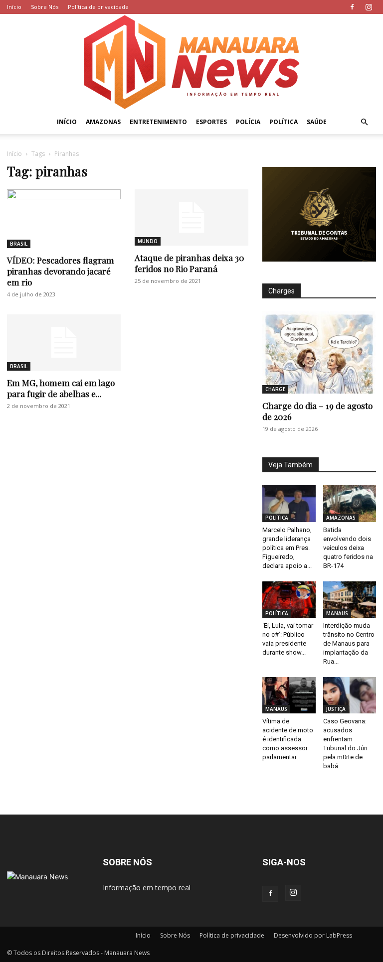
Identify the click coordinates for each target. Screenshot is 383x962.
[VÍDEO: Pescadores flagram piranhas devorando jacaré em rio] (64, 218)
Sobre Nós (44, 6)
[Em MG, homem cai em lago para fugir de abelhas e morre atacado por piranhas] (64, 342)
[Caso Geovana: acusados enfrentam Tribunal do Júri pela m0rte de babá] (350, 695)
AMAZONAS (103, 122)
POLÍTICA (283, 122)
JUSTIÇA (336, 708)
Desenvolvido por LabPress (313, 935)
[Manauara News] (191, 62)
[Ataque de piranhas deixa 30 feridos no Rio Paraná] (191, 217)
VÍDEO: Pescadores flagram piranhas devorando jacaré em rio (60, 271)
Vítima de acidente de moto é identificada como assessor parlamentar (287, 739)
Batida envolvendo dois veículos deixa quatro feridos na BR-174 (348, 547)
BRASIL (18, 243)
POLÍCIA (248, 122)
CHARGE (275, 389)
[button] (364, 122)
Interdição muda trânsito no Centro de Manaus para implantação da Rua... (349, 643)
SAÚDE (317, 122)
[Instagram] (368, 7)
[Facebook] (352, 7)
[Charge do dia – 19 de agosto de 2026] (319, 352)
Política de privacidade (98, 6)
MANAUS (337, 613)
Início (14, 6)
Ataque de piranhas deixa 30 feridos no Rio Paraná (189, 263)
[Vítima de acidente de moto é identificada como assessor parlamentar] (289, 695)
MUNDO (148, 241)
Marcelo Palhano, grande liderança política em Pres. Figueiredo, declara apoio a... (287, 547)
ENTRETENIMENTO (158, 122)
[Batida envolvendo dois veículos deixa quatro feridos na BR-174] (350, 503)
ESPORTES (211, 122)
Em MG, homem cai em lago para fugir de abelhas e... (61, 388)
